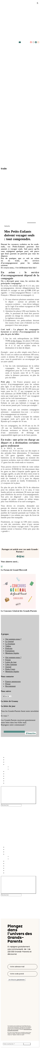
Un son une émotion (13, 781)
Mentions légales (12, 653)
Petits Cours (10, 669)
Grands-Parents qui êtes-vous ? (22, 767)
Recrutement (10, 686)
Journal (8, 667)
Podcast (8, 760)
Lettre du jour (10, 662)
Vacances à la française (14, 771)
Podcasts (8, 648)
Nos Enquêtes (10, 764)
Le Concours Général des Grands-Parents (19, 611)
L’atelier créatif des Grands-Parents (19, 776)
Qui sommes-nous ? (13, 639)
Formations (9, 651)
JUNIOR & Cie (31, 448)
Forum (8, 660)
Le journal (9, 641)
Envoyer (27, 1044)
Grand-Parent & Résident (20, 769)
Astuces (8, 757)
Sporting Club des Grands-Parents (19, 783)
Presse (7, 684)
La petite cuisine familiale (15, 778)
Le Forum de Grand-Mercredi (14, 570)
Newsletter (25, 42)
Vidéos (8, 646)
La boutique (10, 644)
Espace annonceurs (13, 681)
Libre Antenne (11, 664)
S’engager (9, 774)
